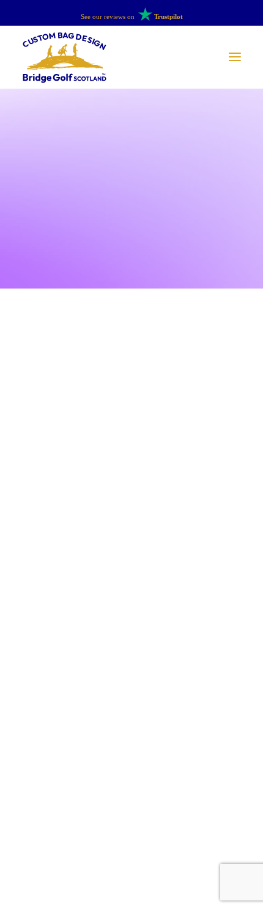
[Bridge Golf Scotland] (64, 57)
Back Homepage (131, 692)
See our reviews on (132, 16)
